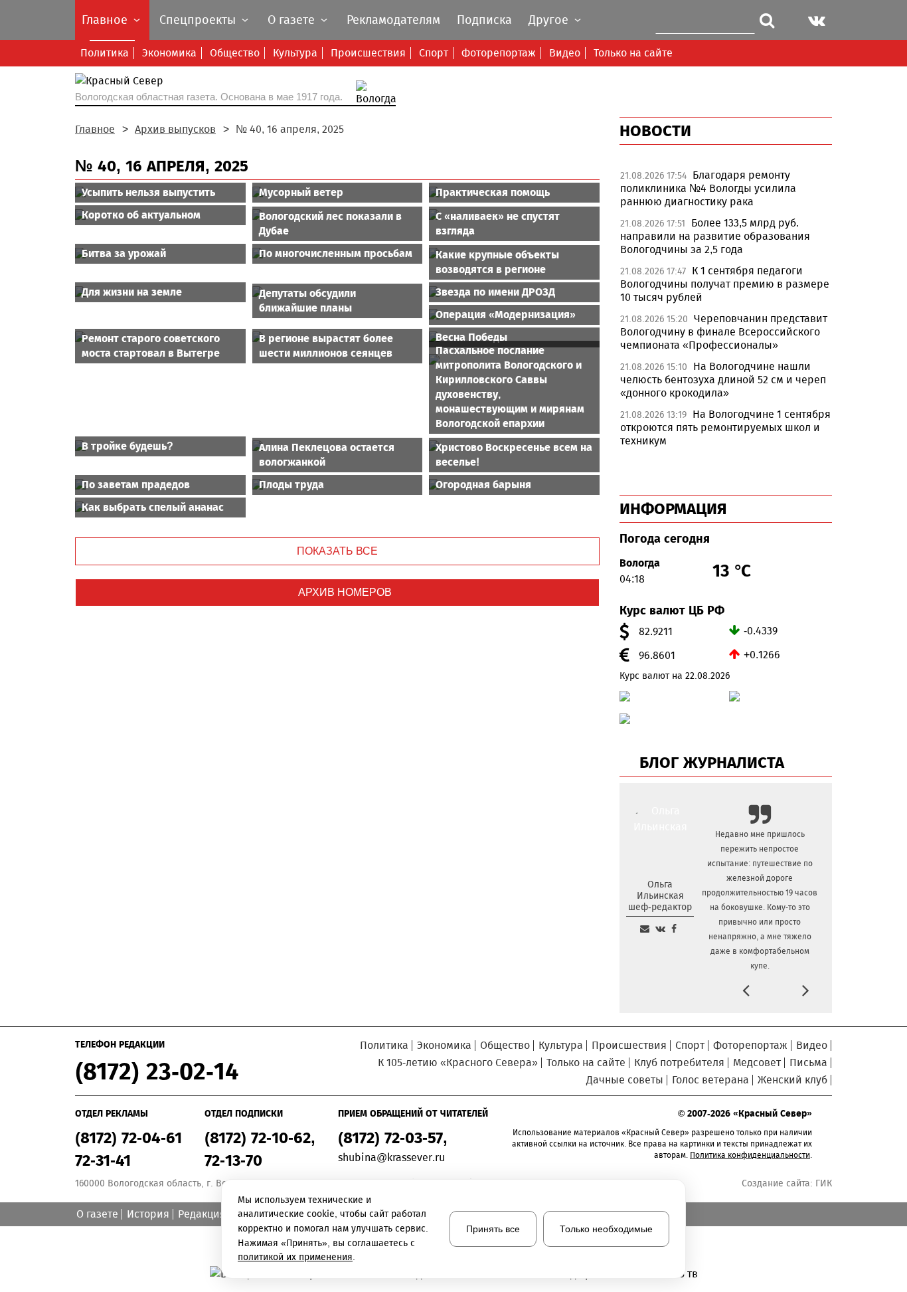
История (148, 1214)
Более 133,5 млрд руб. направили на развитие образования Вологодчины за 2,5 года (715, 236)
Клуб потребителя (679, 1062)
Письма (808, 1062)
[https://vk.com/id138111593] (660, 928)
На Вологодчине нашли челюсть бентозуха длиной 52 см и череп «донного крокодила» (723, 379)
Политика (104, 52)
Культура (295, 52)
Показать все (337, 551)
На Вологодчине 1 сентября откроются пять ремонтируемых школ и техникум (725, 427)
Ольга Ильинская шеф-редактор (660, 896)
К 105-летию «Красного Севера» (458, 1062)
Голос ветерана (710, 1079)
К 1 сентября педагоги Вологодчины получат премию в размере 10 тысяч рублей (724, 284)
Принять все (493, 1229)
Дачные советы (624, 1079)
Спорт (433, 52)
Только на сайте (633, 52)
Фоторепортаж (498, 52)
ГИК (823, 1183)
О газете (97, 1214)
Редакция (202, 1214)
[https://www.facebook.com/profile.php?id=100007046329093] (674, 928)
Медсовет (757, 1062)
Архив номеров (345, 592)
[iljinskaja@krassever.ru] (644, 928)
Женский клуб (792, 1079)
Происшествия (368, 52)
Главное (95, 129)
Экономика (169, 52)
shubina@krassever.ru (391, 1157)
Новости (655, 131)
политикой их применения (295, 1257)
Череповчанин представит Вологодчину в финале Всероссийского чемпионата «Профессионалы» (723, 331)
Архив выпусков (175, 129)
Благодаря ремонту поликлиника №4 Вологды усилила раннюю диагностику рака (708, 188)
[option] (725, 192)
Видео (564, 52)
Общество (235, 52)
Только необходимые (606, 1229)
